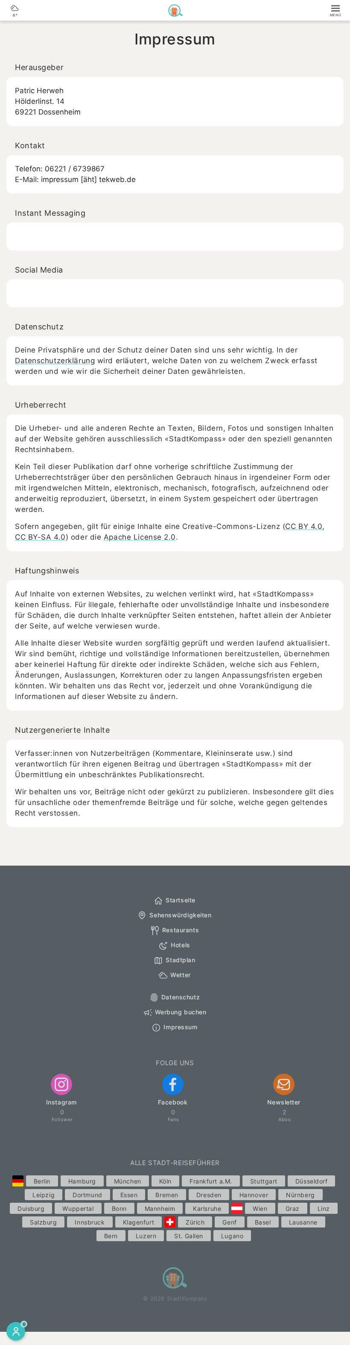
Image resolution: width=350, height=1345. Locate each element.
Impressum (180, 1027)
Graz (293, 1208)
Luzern (146, 1235)
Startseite (180, 900)
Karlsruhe (207, 1208)
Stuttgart (263, 1181)
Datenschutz (180, 997)
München (127, 1181)
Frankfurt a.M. (211, 1181)
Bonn (119, 1208)
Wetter (180, 974)
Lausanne (303, 1222)
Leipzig (43, 1194)
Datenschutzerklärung (55, 360)
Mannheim (160, 1208)
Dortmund (87, 1194)
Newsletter (283, 1102)
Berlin (42, 1181)
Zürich (195, 1222)
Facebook (172, 1102)
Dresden (209, 1194)
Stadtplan (180, 959)
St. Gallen (188, 1235)
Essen (129, 1194)
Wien (260, 1208)
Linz (324, 1208)
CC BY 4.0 (303, 526)
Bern (111, 1235)
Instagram (61, 1102)
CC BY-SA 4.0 (40, 537)
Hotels (180, 945)
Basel (263, 1222)
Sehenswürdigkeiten (180, 915)
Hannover (253, 1194)
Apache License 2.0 (140, 537)
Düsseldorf (311, 1181)
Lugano (232, 1235)
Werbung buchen (181, 1012)
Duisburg (31, 1208)
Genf (229, 1222)
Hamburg (82, 1181)
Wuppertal (77, 1208)
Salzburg (43, 1222)
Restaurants (180, 930)
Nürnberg (300, 1194)
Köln (165, 1181)
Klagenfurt (139, 1222)
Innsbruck (90, 1222)
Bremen (166, 1194)
